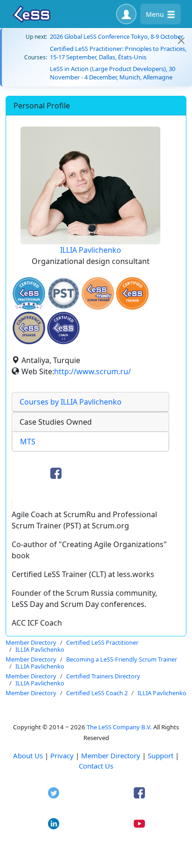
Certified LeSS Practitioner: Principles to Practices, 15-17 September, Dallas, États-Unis (118, 52)
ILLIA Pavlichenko (90, 250)
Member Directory (110, 755)
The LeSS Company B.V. (119, 727)
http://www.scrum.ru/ (92, 371)
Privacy (62, 755)
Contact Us (96, 765)
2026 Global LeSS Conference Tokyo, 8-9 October (116, 36)
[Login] (126, 14)
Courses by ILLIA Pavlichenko (71, 402)
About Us (28, 755)
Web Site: (37, 371)
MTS (27, 441)
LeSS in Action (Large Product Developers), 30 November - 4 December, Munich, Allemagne (112, 72)
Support (160, 755)
